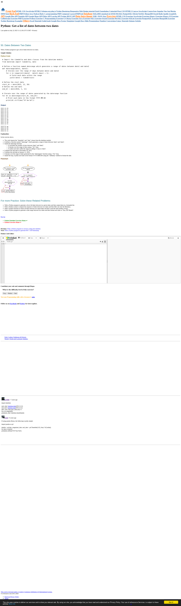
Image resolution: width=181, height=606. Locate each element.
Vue (165, 11)
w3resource (4, 4)
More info (12, 604)
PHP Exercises (23, 18)
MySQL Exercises (121, 18)
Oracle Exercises (108, 18)
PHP (21, 14)
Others (26, 21)
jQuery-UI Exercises (170, 16)
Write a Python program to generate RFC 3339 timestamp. (22, 230)
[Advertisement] (23, 36)
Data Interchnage (84, 16)
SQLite (135, 14)
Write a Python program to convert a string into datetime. (24, 229)
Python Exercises (36, 18)
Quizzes (132, 21)
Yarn (7, 14)
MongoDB (149, 14)
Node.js (36, 14)
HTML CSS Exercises (124, 16)
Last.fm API (56, 16)
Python (26, 14)
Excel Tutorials (35, 21)
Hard (15, 293)
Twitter (22, 304)
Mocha (173, 11)
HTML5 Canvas (131, 11)
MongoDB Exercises (167, 18)
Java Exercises (84, 18)
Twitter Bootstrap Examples (11, 21)
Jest (168, 11)
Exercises (111, 16)
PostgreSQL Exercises (150, 18)
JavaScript (30, 11)
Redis (161, 14)
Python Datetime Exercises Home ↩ (16, 220)
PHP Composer (63, 14)
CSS (23, 11)
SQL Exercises (96, 18)
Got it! (171, 602)
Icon (155, 11)
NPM (3, 14)
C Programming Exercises (53, 18)
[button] (90, 2)
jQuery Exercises (156, 16)
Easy (4, 293)
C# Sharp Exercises (71, 18)
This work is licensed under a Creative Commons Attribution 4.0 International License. (26, 592)
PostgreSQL (127, 14)
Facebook (13, 304)
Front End (11, 11)
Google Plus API (11, 16)
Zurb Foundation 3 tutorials (106, 11)
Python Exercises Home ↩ (13, 222)
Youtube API (23, 16)
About (6, 598)
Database (88, 13)
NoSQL (141, 14)
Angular (160, 11)
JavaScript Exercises (141, 16)
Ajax (104, 16)
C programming (50, 14)
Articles (138, 21)
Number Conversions (108, 21)
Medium (10, 293)
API (3, 16)
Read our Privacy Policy (12, 597)
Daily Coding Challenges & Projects (15, 337)
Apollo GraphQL (170, 14)
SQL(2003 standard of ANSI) (104, 14)
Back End (14, 13)
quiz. (33, 297)
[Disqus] (90, 420)
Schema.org (46, 11)
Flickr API (47, 16)
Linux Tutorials (122, 21)
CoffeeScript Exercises (9, 18)
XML (95, 16)
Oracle (155, 14)
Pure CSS (121, 11)
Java (31, 14)
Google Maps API (35, 16)
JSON (99, 16)
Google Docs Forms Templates (62, 21)
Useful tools (46, 21)
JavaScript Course (145, 11)
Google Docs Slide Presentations (87, 21)
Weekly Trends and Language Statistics (16, 339)
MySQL (119, 14)
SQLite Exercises (135, 18)
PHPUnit (79, 14)
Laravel (73, 14)
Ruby (42, 14)
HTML (19, 11)
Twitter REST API (68, 16)
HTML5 (38, 11)
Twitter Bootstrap (63, 11)
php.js (53, 11)
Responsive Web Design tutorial (82, 11)
